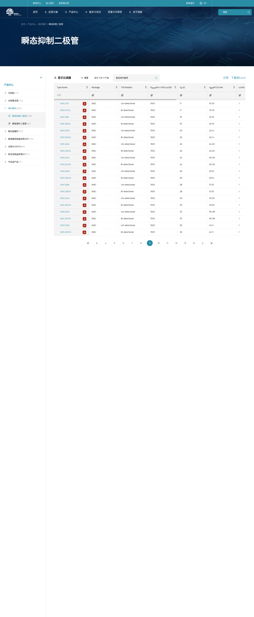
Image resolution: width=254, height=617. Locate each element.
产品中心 (73, 12)
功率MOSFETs (16, 147)
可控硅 (13, 93)
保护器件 (42, 24)
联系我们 (190, 3)
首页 (35, 12)
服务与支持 (95, 12)
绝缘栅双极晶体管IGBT (21, 139)
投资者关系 (64, 3)
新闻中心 (37, 3)
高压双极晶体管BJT (19, 154)
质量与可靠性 (115, 12)
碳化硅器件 (15, 131)
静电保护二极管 (21, 124)
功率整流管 (15, 101)
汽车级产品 (15, 162)
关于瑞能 (137, 12)
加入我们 (50, 3)
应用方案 (53, 12)
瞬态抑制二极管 (56, 24)
